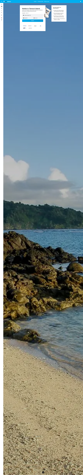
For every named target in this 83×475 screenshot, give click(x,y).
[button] (2, 1)
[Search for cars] (1, 8)
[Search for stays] (1, 6)
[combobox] (33, 15)
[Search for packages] (1, 10)
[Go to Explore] (1, 12)
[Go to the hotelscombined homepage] (7, 1)
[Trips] (1, 15)
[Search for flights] (1, 4)
